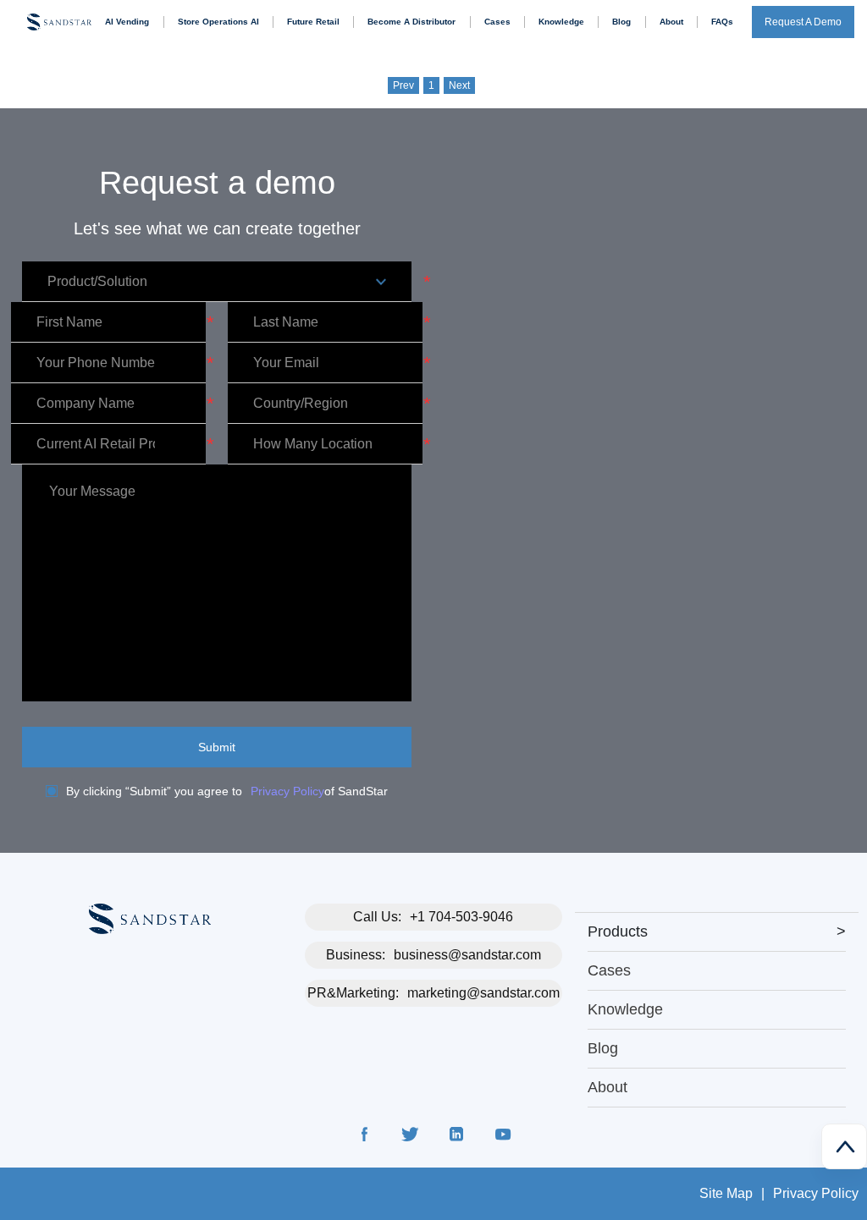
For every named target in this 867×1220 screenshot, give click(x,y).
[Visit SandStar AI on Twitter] (410, 1137)
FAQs (722, 21)
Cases (497, 21)
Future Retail (313, 21)
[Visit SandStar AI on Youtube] (502, 1137)
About (671, 21)
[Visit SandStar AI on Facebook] (365, 1137)
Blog (621, 21)
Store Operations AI (218, 21)
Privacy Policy (287, 791)
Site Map (726, 1193)
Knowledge (561, 21)
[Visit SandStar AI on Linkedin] (456, 1137)
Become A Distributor (411, 21)
